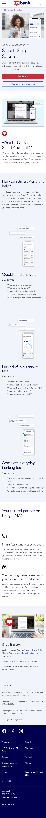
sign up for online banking (26, 653)
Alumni (28, 763)
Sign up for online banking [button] (23, 84)
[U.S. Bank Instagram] (21, 731)
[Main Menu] (4, 3)
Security (28, 742)
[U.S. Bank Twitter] (12, 731)
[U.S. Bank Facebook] (4, 731)
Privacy (5, 772)
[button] (40, 3)
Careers (5, 757)
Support (5, 742)
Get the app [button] (23, 76)
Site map (29, 748)
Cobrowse (6, 781)
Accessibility (30, 757)
